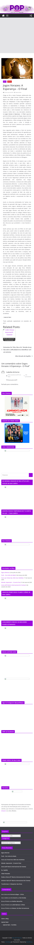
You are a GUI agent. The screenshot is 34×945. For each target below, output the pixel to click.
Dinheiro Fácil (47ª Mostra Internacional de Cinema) (15, 880)
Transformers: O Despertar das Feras (11, 884)
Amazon (3, 811)
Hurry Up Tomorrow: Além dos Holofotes (12, 578)
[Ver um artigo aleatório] (31, 16)
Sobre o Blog (4, 918)
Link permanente (28, 375)
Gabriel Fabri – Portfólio (9, 925)
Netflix (9, 81)
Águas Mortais (5, 572)
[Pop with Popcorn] (17, 6)
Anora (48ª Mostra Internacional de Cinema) (13, 585)
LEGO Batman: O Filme (18, 905)
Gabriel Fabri (18, 92)
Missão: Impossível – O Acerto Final (11, 582)
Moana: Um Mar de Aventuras (20, 908)
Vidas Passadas (5, 873)
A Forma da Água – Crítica (16, 894)
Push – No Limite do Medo (8, 575)
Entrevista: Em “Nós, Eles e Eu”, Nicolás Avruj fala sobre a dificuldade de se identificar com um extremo (17, 349)
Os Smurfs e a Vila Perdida (18, 898)
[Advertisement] (17, 35)
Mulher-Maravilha (17, 901)
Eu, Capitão (4, 870)
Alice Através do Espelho (23, 356)
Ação (5, 81)
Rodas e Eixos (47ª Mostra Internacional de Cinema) (15, 877)
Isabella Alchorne (12, 372)
